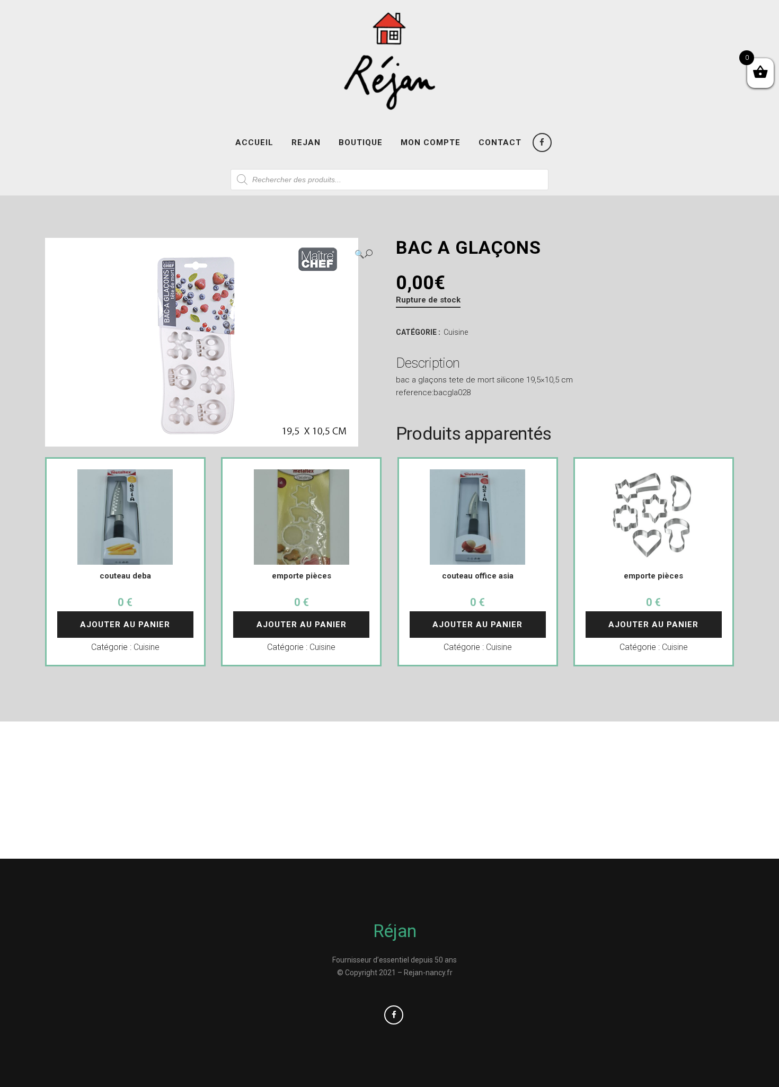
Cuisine (456, 332)
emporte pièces (301, 576)
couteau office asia (478, 576)
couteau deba (125, 576)
